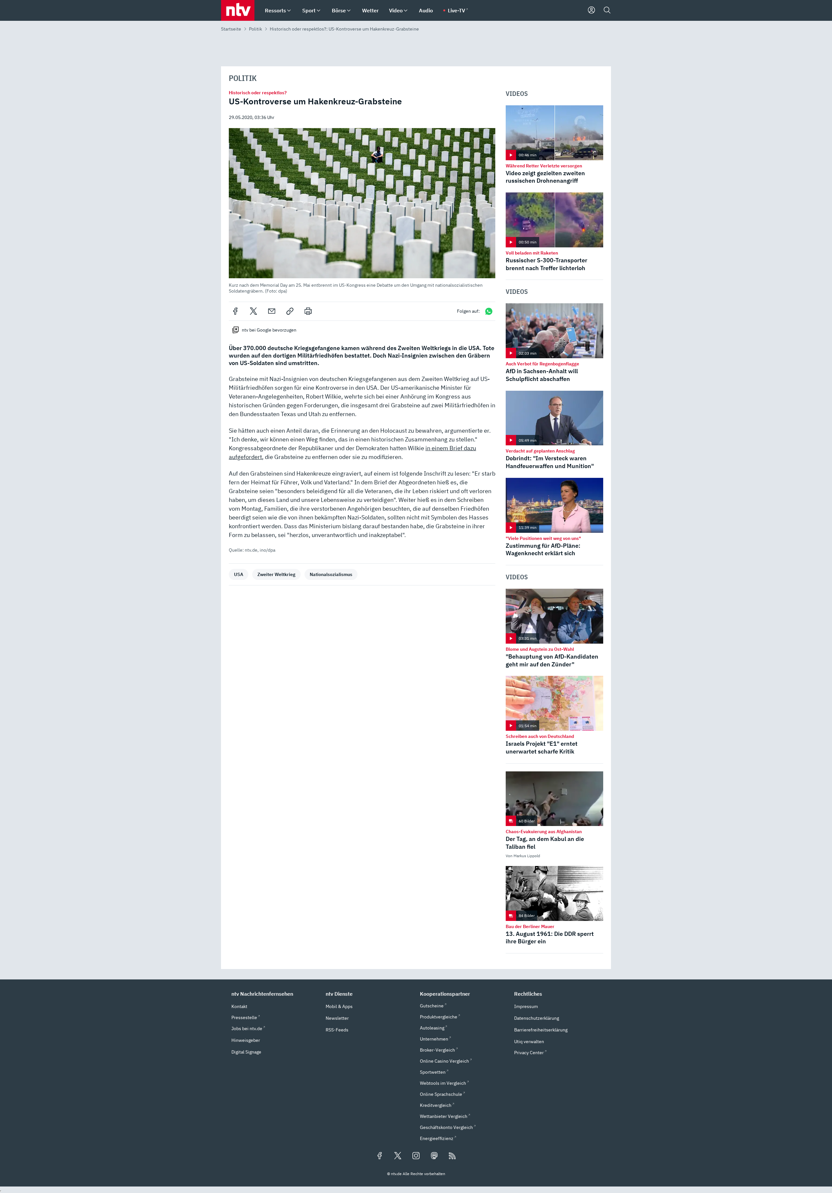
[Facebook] (235, 311)
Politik (255, 29)
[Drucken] (308, 311)
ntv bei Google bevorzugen (269, 330)
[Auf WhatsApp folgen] (488, 311)
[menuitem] (289, 10)
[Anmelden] (591, 10)
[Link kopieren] (289, 311)
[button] (362, 211)
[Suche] (607, 10)
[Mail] (271, 311)
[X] (253, 311)
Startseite (231, 29)
